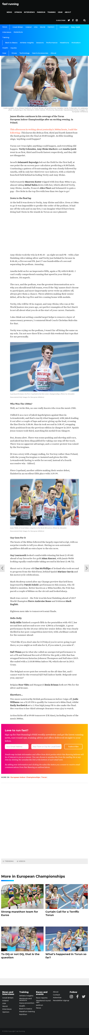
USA (36, 27)
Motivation (76, 43)
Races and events (41, 993)
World (42, 27)
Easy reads (75, 27)
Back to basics (25, 1009)
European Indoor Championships (25, 777)
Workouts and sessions (25, 999)
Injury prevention (26, 1003)
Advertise (57, 997)
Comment (64, 27)
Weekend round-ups (43, 1001)
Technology (24, 53)
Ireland (28, 27)
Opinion (18, 12)
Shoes (14, 53)
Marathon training (27, 1011)
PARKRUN (41, 12)
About (68, 12)
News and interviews (8, 993)
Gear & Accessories (40, 53)
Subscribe (60, 20)
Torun (44, 777)
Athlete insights (26, 996)
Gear (60, 12)
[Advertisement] (44, 233)
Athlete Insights (27, 43)
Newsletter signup (61, 1000)
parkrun (39, 1005)
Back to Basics (11, 43)
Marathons (64, 43)
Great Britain (18, 27)
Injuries (13, 48)
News (9, 12)
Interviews (29, 12)
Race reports (41, 998)
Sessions (40, 43)
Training (51, 12)
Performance (51, 43)
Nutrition (23, 1014)
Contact (56, 995)
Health (5, 48)
